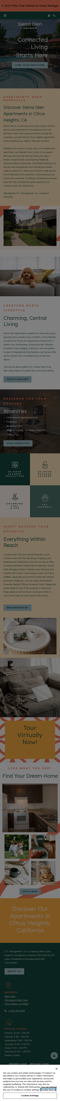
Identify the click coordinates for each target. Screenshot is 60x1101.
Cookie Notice (48, 1090)
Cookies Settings (30, 1095)
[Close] (56, 1069)
